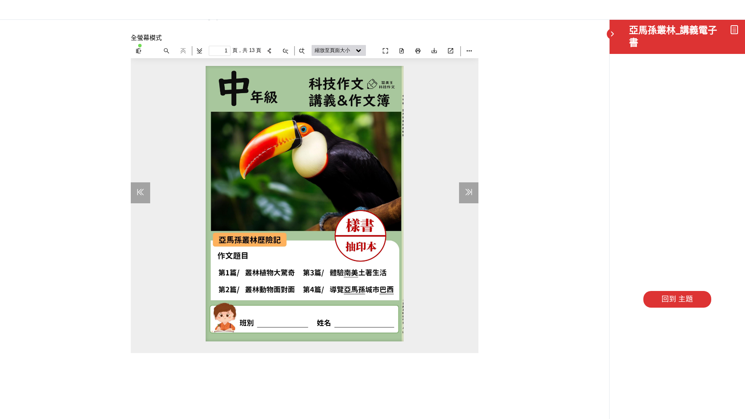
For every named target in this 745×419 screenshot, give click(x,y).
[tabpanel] (304, 194)
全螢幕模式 (146, 38)
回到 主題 (677, 298)
